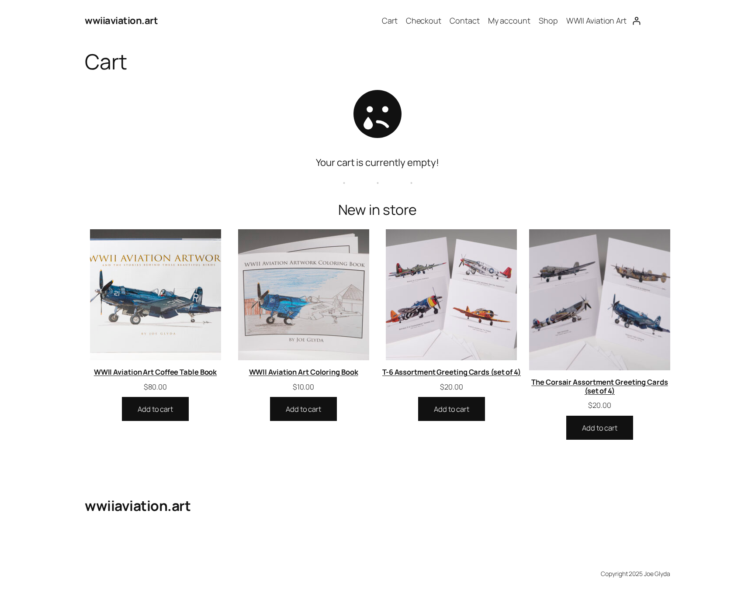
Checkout (423, 20)
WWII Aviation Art (596, 20)
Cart (390, 20)
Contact (464, 20)
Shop (548, 20)
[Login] (636, 21)
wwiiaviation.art (121, 20)
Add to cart (155, 409)
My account (509, 20)
